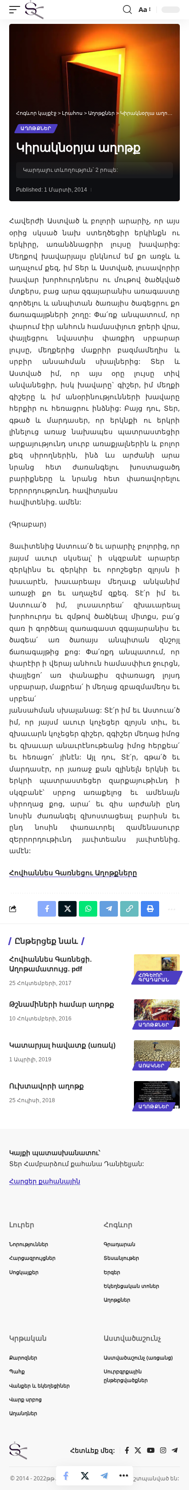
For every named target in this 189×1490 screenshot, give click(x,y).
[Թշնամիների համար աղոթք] (157, 1013)
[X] (138, 1450)
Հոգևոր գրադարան (154, 977)
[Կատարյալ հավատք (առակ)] (157, 1054)
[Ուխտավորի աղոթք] (157, 1095)
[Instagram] (163, 1450)
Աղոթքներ (36, 128)
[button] (17, 9)
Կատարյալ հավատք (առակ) (62, 1045)
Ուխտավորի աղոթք (46, 1086)
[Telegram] (174, 1450)
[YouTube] (151, 1450)
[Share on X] (84, 1475)
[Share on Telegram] (104, 1475)
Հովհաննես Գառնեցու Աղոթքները (73, 872)
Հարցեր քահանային (44, 1181)
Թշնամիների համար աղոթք (61, 1004)
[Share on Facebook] (65, 1475)
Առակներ (152, 1065)
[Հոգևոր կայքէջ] (34, 9)
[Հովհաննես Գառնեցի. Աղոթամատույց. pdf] (157, 968)
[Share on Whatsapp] (88, 909)
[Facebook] (126, 1450)
